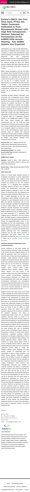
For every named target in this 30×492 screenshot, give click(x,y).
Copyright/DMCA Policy (7, 489)
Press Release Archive (17, 483)
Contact (26, 489)
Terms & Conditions (21, 486)
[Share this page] (28, 12)
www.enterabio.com (23, 236)
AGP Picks (3, 2)
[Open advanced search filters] (24, 12)
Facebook (26, 238)
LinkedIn (14, 238)
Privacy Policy (19, 489)
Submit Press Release (9, 486)
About (8, 483)
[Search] (20, 12)
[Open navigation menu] (2, 12)
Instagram (4, 240)
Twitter (20, 238)
